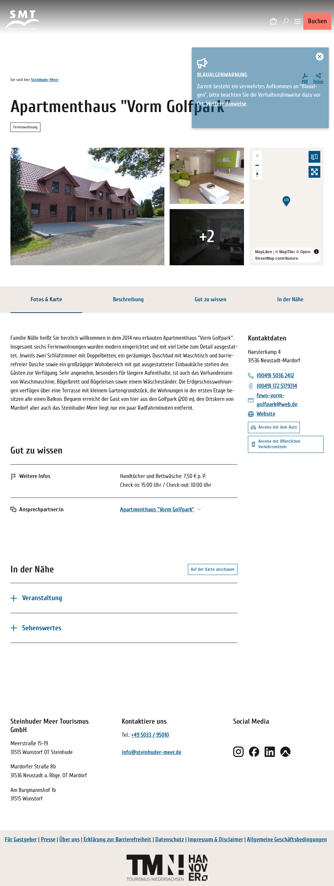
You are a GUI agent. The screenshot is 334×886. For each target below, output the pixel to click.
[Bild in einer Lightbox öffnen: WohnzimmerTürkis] (207, 237)
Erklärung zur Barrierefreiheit (117, 839)
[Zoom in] (257, 155)
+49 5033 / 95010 (150, 734)
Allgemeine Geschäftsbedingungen (287, 839)
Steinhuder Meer (45, 79)
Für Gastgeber (21, 839)
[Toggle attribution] (316, 251)
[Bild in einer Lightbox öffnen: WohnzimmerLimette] (207, 176)
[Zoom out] (257, 165)
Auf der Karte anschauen (213, 569)
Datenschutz (169, 839)
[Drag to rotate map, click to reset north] (257, 174)
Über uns (69, 839)
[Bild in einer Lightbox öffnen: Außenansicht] (87, 206)
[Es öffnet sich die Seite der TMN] (155, 868)
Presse (48, 839)
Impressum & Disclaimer (215, 839)
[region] (286, 206)
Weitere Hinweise (226, 103)
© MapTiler (285, 251)
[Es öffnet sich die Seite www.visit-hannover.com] (198, 868)
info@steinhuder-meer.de (151, 752)
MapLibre (263, 251)
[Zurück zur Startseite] (23, 21)
